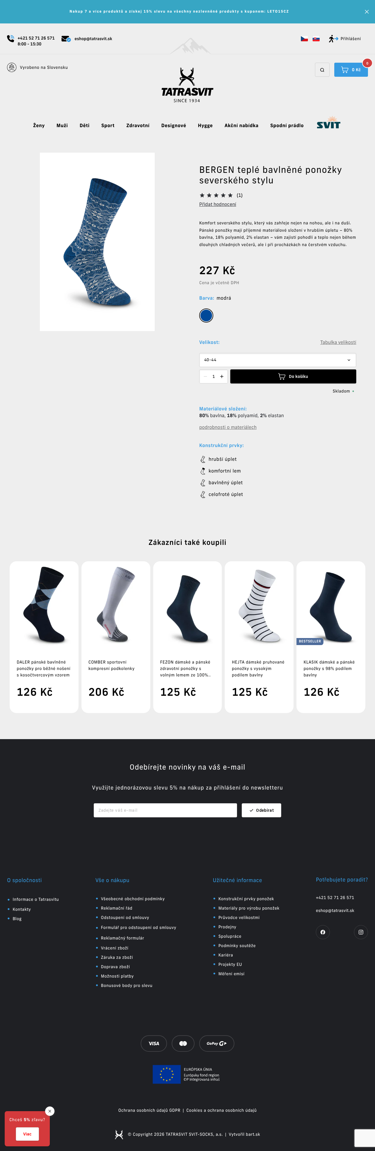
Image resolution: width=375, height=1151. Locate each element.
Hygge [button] (205, 126)
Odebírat (265, 810)
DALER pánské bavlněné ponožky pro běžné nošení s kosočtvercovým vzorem (44, 668)
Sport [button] (108, 126)
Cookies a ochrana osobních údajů (221, 1110)
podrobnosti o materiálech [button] (228, 427)
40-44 (210, 360)
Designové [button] (173, 126)
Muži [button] (62, 126)
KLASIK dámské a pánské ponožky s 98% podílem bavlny (329, 668)
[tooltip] (206, 315)
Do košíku (298, 376)
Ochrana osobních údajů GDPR (149, 1110)
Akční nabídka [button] (241, 126)
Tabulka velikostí (338, 342)
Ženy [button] (39, 126)
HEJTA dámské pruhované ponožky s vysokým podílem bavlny (258, 668)
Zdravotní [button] (137, 126)
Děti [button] (85, 126)
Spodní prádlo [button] (287, 126)
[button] (304, 38)
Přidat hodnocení (217, 204)
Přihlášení (351, 38)
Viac (27, 1134)
